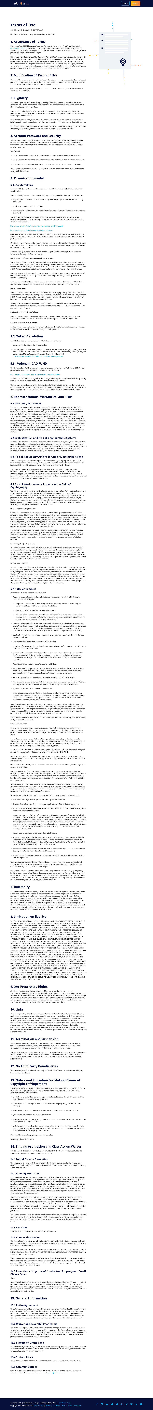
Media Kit (77, 1405)
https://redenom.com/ (18, 48)
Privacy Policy (38, 1405)
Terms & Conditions (52, 1405)
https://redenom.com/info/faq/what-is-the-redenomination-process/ (38, 356)
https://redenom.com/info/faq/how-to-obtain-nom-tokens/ (32, 230)
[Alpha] (19, 3)
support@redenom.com (55, 1373)
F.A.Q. (64, 1405)
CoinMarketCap (64, 1403)
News (70, 1405)
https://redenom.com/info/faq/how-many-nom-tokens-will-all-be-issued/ (36, 226)
